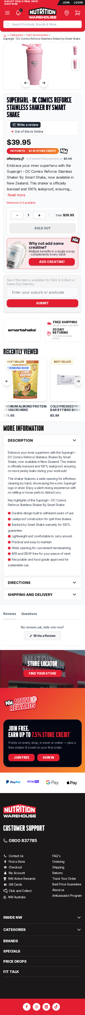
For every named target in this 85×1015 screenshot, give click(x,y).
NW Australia (16, 897)
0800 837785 (23, 840)
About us (58, 890)
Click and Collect (20, 891)
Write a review (27, 125)
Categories (16, 35)
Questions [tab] (29, 614)
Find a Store (17, 861)
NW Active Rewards (21, 878)
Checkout (15, 867)
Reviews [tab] (9, 614)
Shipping (58, 867)
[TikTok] (56, 1007)
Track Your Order (64, 878)
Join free (21, 757)
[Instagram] (36, 1007)
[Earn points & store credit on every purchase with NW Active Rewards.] (64, 151)
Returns (57, 873)
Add (52, 262)
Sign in (48, 757)
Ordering (58, 861)
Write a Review (47, 637)
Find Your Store (42, 673)
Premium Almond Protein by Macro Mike (24, 408)
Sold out (42, 228)
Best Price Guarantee (66, 884)
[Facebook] (27, 1007)
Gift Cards (15, 884)
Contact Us (16, 856)
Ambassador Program (67, 895)
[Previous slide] (25, 82)
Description (20, 440)
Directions (19, 582)
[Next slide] (43, 82)
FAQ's (56, 856)
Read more (16, 195)
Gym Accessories (37, 35)
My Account (17, 873)
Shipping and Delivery (30, 594)
